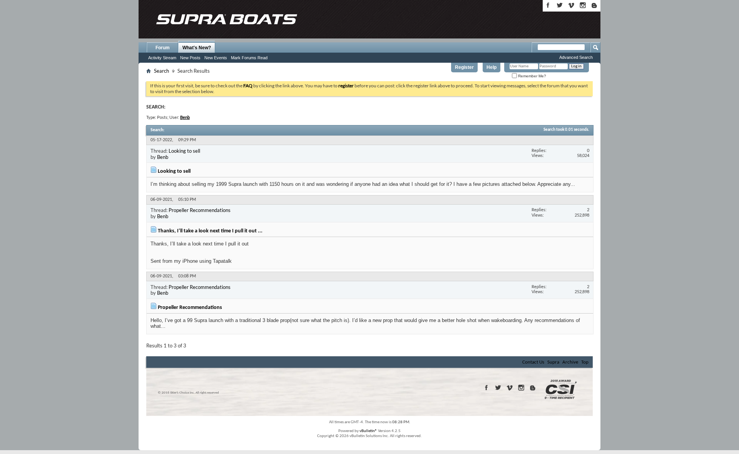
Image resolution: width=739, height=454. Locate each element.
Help (492, 67)
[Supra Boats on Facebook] (548, 5)
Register (464, 67)
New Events (215, 57)
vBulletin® (368, 431)
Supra (553, 362)
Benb (162, 157)
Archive (570, 362)
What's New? (196, 47)
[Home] (226, 19)
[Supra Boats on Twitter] (559, 5)
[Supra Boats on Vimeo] (571, 5)
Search (161, 71)
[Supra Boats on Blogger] (594, 5)
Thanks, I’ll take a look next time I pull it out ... (210, 231)
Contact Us (533, 362)
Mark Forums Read (249, 57)
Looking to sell (184, 151)
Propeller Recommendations (200, 210)
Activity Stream (162, 57)
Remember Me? (531, 76)
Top (585, 362)
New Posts (190, 57)
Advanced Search (576, 57)
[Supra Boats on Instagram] (582, 5)
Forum (162, 47)
